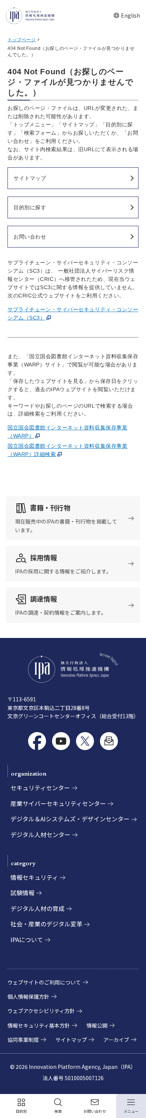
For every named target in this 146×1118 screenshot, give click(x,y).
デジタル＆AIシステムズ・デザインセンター (70, 818)
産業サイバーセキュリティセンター (58, 803)
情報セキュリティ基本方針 (38, 1025)
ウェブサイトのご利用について (44, 982)
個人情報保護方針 (28, 996)
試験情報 (22, 892)
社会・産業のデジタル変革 (46, 923)
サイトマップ (71, 1039)
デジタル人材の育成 (37, 908)
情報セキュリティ (34, 877)
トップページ (21, 39)
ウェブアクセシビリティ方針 (41, 1010)
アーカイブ (116, 1039)
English (126, 16)
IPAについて (26, 939)
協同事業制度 (23, 1039)
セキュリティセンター (40, 787)
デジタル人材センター (40, 834)
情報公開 (96, 1025)
